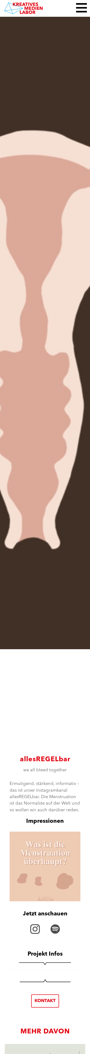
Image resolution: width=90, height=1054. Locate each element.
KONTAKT (45, 1001)
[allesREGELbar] (45, 332)
